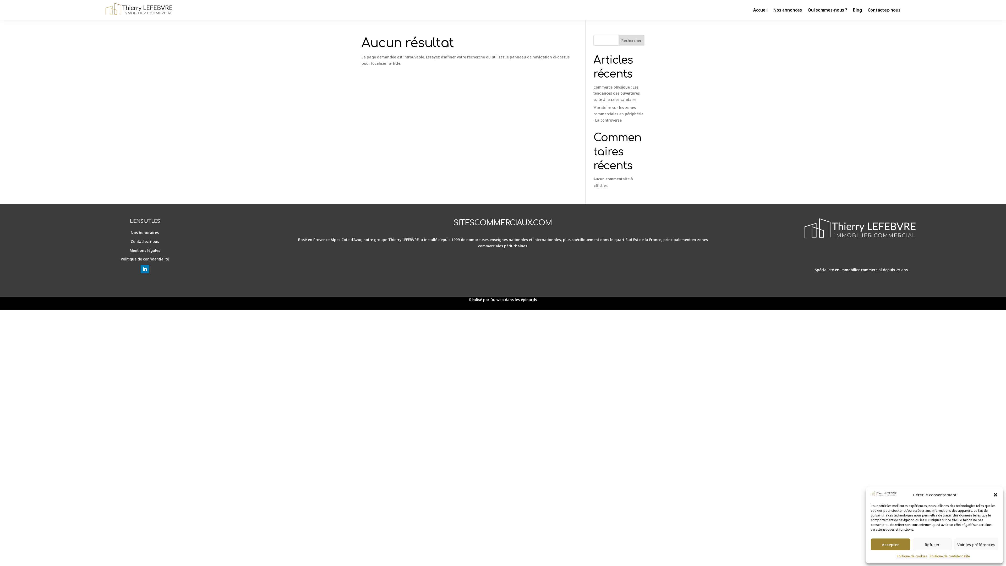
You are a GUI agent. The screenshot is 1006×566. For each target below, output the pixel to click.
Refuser (932, 544)
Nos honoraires (145, 232)
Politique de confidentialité (950, 556)
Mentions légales (145, 250)
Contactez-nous (884, 10)
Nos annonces (787, 10)
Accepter (890, 544)
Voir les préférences (976, 544)
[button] (995, 494)
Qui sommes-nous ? (827, 10)
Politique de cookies (912, 556)
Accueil (760, 10)
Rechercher (631, 40)
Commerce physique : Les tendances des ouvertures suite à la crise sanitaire (616, 93)
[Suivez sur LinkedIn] (145, 269)
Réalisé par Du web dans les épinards (503, 299)
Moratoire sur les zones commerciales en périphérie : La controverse (618, 114)
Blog (857, 10)
